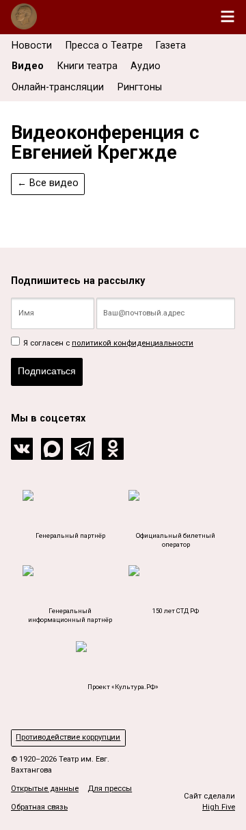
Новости (32, 45)
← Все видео (48, 183)
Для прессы (109, 788)
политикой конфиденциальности (132, 343)
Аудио (146, 66)
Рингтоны (140, 87)
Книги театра (87, 66)
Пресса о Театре (104, 45)
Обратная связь (39, 807)
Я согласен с (107, 343)
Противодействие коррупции (68, 737)
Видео (28, 66)
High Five (218, 807)
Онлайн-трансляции (58, 87)
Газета (171, 45)
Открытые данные (45, 788)
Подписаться (47, 370)
